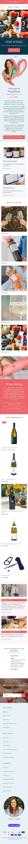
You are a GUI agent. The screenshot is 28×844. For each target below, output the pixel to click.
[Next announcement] (26, 2)
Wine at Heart (8, 837)
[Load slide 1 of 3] (12, 56)
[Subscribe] (23, 695)
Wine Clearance (7, 753)
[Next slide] (18, 56)
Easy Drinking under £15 (10, 749)
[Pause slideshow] (26, 56)
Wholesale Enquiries (8, 771)
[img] (14, 651)
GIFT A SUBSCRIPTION (14, 409)
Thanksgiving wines (8, 757)
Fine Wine (4, 352)
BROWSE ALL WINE (14, 404)
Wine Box (6, 742)
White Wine (4, 233)
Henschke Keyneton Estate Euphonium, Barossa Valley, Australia (12, 512)
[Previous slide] (9, 56)
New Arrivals (6, 745)
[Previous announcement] (1, 2)
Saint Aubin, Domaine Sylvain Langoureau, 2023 (11, 543)
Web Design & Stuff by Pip (14, 839)
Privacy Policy (7, 791)
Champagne (6, 727)
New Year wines (13, 50)
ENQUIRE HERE (7, 195)
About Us (5, 767)
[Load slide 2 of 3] (14, 56)
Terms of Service (7, 787)
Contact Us (6, 775)
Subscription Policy (8, 783)
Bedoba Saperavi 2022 (5, 575)
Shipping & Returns (8, 779)
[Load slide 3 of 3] (16, 56)
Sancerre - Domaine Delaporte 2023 (8, 479)
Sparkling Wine (5, 322)
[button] (2, 7)
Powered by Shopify (15, 837)
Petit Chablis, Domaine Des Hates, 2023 (9, 447)
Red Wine (4, 263)
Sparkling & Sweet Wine (10, 723)
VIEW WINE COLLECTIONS (14, 137)
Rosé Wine (4, 293)
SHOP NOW (6, 168)
